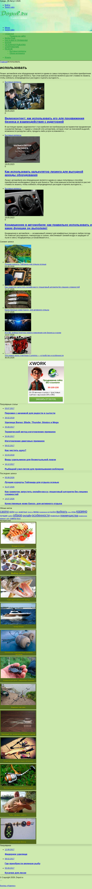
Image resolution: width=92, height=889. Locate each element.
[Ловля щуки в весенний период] (18, 601)
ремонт (3, 518)
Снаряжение (12, 47)
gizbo (11, 512)
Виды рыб (10, 38)
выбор (53, 512)
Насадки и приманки (16, 40)
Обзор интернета (17, 53)
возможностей (44, 512)
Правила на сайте (18, 36)
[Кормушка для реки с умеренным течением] (18, 682)
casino (4, 511)
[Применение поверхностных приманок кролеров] (18, 655)
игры (73, 512)
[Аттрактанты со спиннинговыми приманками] (18, 763)
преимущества (69, 515)
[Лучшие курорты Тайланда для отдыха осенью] (18, 262)
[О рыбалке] (14, 24)
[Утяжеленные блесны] (18, 843)
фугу (19, 518)
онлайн (27, 515)
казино (81, 511)
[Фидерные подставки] (18, 709)
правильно (55, 516)
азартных (23, 512)
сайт (7, 518)
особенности (41, 515)
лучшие (4, 515)
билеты (30, 512)
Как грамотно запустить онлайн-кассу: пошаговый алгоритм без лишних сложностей (42, 287)
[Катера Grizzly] (18, 628)
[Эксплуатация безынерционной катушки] (18, 790)
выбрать (61, 511)
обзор (17, 515)
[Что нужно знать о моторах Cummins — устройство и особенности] (18, 353)
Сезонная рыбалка (15, 45)
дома (69, 512)
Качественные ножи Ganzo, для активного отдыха (27, 310)
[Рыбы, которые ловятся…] (18, 816)
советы (13, 518)
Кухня (8, 43)
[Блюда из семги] (18, 548)
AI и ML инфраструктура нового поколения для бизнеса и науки (33, 333)
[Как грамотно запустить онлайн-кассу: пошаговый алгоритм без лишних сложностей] (18, 285)
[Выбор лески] (18, 574)
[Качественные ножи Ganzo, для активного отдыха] (18, 308)
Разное (9, 49)
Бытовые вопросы (18, 51)
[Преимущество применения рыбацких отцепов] (18, 736)
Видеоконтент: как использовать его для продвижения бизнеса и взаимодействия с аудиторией (44, 120)
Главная (3, 62)
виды (36, 512)
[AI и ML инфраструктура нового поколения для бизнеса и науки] (18, 331)
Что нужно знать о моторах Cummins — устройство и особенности (34, 355)
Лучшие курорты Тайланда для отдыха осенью (25, 264)
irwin (16, 512)
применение (83, 516)
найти (10, 516)
